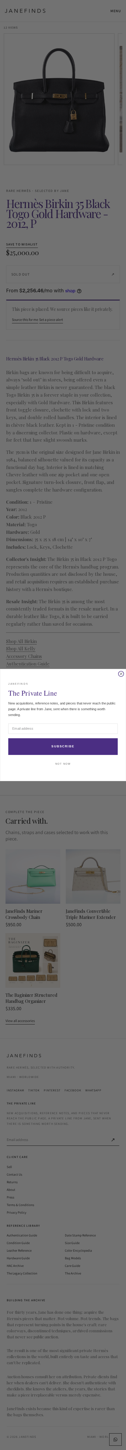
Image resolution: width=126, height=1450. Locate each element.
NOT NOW (63, 764)
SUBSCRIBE (63, 746)
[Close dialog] (121, 674)
